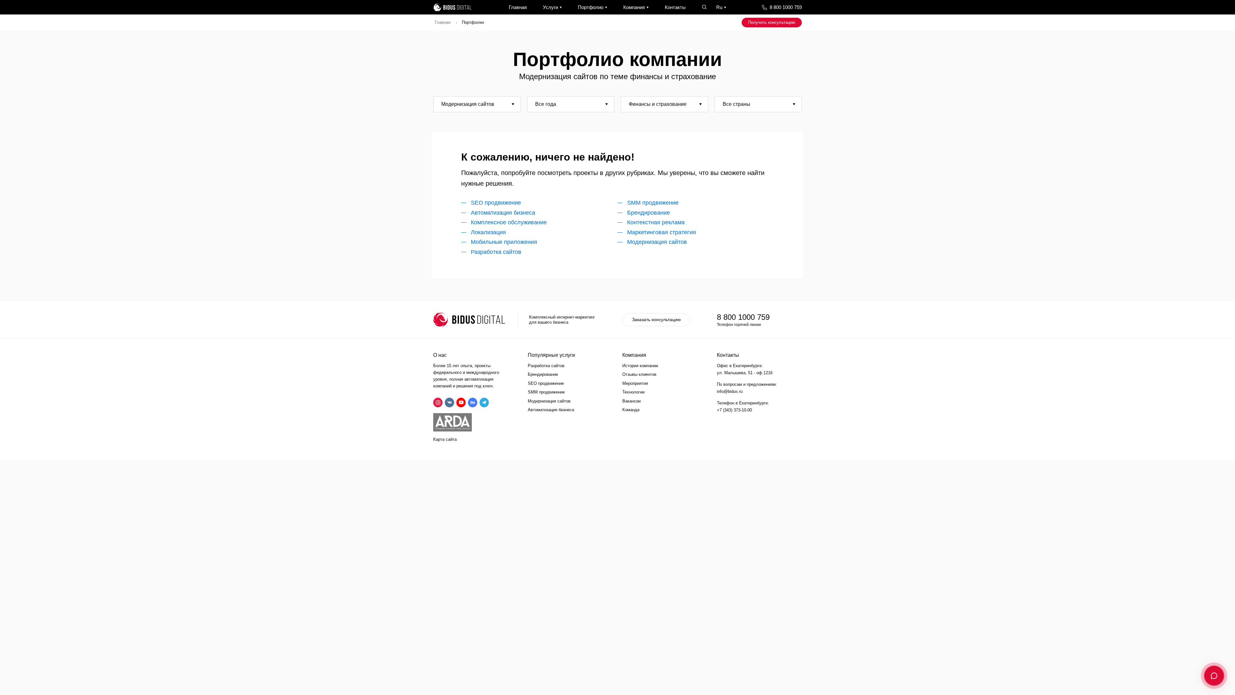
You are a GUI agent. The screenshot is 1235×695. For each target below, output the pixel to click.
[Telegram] (484, 402)
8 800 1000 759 (786, 7)
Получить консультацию (771, 22)
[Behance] (472, 402)
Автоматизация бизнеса (503, 212)
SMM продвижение (653, 202)
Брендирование (648, 212)
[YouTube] (461, 402)
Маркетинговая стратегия (661, 232)
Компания (634, 7)
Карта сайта (445, 439)
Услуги (550, 7)
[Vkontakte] (449, 402)
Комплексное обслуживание (509, 222)
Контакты (675, 7)
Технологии (633, 392)
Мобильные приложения (504, 242)
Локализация (488, 232)
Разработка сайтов (496, 252)
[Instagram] (438, 402)
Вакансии (631, 401)
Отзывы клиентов (639, 374)
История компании (640, 365)
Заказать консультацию (656, 319)
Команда (630, 409)
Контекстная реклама (656, 222)
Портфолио (590, 7)
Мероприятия (635, 383)
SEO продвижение (496, 202)
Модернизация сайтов (657, 242)
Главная (518, 7)
